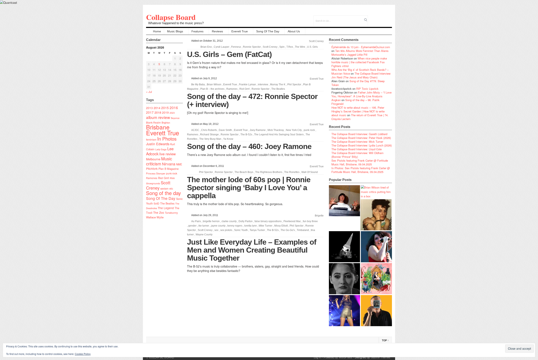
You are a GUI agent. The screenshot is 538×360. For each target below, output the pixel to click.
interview (263, 84)
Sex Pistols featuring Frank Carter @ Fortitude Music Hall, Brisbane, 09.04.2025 (359, 162)
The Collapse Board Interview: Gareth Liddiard (359, 134)
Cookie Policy (83, 354)
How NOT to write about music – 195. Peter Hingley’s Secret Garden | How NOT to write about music (358, 111)
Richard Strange (209, 134)
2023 (172, 112)
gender (192, 225)
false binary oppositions (268, 221)
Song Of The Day (267, 31)
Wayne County (204, 234)
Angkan (336, 100)
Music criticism (159, 161)
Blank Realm (153, 122)
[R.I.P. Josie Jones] (344, 278)
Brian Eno (206, 46)
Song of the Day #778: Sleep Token (358, 83)
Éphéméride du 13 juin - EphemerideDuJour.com (360, 47)
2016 (174, 107)
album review (158, 117)
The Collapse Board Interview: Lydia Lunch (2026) (361, 145)
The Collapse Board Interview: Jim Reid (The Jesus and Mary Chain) (361, 75)
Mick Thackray (276, 130)
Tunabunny (171, 212)
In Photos (167, 138)
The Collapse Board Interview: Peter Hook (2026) (361, 138)
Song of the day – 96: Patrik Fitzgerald (355, 102)
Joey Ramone (258, 130)
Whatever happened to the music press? (176, 23)
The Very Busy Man (210, 138)
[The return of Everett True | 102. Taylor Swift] (344, 310)
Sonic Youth (241, 230)
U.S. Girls (312, 46)
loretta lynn (250, 225)
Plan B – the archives (212, 88)
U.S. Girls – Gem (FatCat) (229, 54)
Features (197, 31)
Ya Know (228, 138)
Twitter (371, 17)
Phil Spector (294, 84)
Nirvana (168, 163)
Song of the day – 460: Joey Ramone (249, 146)
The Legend (166, 208)
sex (216, 230)
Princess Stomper (155, 173)
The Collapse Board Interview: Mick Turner (357, 142)
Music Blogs (175, 31)
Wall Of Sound (309, 172)
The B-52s (246, 134)
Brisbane (158, 127)
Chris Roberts (209, 130)
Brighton (166, 122)
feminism (151, 139)
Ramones (151, 178)
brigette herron (211, 221)
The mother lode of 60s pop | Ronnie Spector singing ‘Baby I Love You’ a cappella (248, 187)
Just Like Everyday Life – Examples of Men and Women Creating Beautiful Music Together (251, 250)
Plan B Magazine (168, 169)
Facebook (377, 17)
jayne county (218, 225)
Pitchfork (152, 168)
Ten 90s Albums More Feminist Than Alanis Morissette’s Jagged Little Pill (360, 53)
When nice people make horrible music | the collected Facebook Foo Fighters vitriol (359, 62)
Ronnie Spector (252, 46)
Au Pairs (196, 221)
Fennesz (236, 46)
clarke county (229, 221)
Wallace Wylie (155, 217)
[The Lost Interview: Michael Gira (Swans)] (376, 310)
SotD (156, 203)
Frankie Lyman (247, 84)
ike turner (203, 225)
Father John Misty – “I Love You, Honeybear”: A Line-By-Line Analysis (361, 94)
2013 (149, 108)
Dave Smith (225, 130)
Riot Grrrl (163, 178)
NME (179, 164)
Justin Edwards (157, 143)
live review (167, 153)
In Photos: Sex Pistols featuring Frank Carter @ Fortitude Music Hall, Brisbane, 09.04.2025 (360, 170)
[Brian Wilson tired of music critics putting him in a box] (376, 191)
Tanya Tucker (257, 230)
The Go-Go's (288, 230)
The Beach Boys (244, 172)
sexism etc (166, 188)
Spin (282, 46)
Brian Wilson (214, 84)
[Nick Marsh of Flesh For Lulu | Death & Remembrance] (376, 214)
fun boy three (310, 221)
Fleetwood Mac (292, 221)
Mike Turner (265, 225)
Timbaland (303, 230)
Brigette (319, 215)
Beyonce (175, 118)
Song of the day (163, 192)
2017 (150, 112)
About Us (294, 31)
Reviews (217, 31)
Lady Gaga (160, 149)
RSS (388, 17)
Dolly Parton (246, 221)
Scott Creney (158, 185)
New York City (294, 130)
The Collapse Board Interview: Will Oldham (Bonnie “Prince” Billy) (357, 155)
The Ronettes (291, 172)
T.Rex (289, 46)
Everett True (239, 31)
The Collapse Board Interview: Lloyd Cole (356, 149)
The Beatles (167, 203)
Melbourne (153, 159)
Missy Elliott (281, 225)
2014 (157, 107)
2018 (157, 112)
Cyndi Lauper (221, 46)
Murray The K (277, 84)
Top (385, 340)
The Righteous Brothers (268, 172)
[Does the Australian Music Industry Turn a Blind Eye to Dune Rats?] (344, 246)
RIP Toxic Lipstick (367, 89)
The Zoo (158, 212)
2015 (165, 107)
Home (157, 31)
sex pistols (226, 230)
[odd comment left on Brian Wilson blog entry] (344, 200)
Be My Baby (198, 84)
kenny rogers (234, 225)
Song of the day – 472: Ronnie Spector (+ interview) (252, 100)
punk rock (171, 173)
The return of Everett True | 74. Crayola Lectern (359, 117)
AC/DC (195, 130)
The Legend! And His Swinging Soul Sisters (279, 134)
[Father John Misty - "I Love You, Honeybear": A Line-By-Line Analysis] (376, 278)
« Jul (149, 92)
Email (383, 17)
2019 (165, 112)
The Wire (300, 46)
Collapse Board (171, 17)
